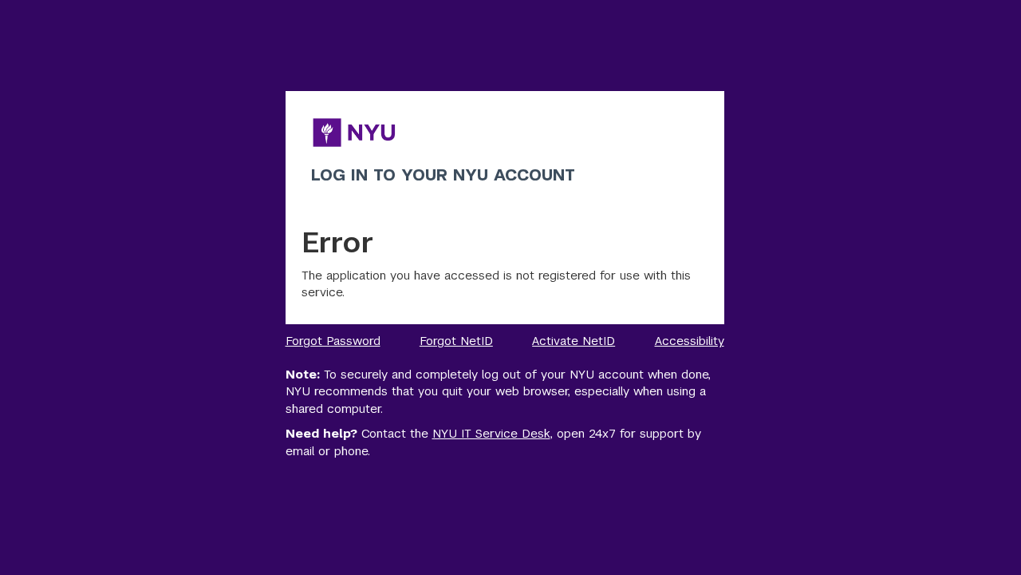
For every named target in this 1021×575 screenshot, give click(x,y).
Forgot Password (333, 340)
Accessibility (689, 340)
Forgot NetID (456, 340)
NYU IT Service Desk (491, 433)
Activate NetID (573, 340)
